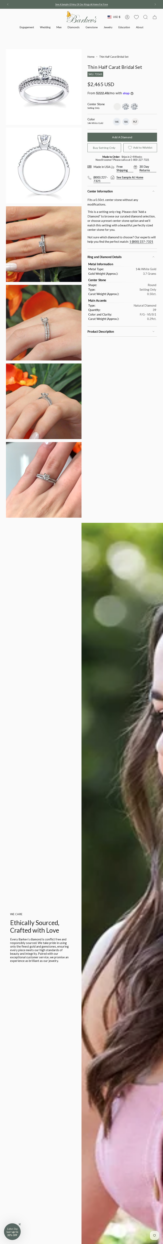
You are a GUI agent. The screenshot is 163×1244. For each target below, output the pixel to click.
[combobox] (44, 628)
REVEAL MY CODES (81, 663)
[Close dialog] (131, 553)
